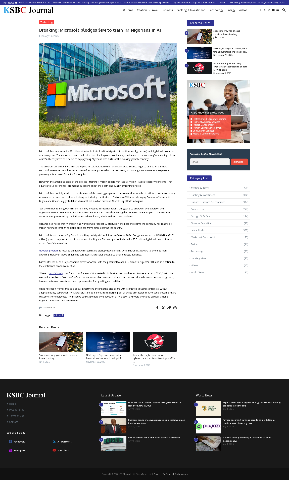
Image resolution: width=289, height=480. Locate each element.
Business (167, 10)
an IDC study (56, 273)
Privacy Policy (16, 409)
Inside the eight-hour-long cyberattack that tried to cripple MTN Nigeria (230, 66)
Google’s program (49, 250)
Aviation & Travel (147, 10)
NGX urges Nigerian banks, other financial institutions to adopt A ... (105, 356)
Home (12, 403)
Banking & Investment (190, 10)
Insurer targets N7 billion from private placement (154, 437)
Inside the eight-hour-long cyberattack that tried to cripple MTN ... (154, 358)
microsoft (59, 315)
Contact (13, 421)
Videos (243, 10)
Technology (215, 10)
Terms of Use (16, 415)
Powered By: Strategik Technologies (170, 474)
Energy (231, 10)
